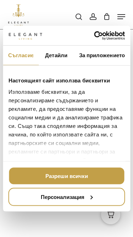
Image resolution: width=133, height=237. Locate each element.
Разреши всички (66, 176)
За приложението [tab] (102, 55)
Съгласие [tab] (21, 55)
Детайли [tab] (56, 55)
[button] (121, 16)
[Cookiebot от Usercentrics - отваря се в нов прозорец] (95, 35)
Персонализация (62, 197)
